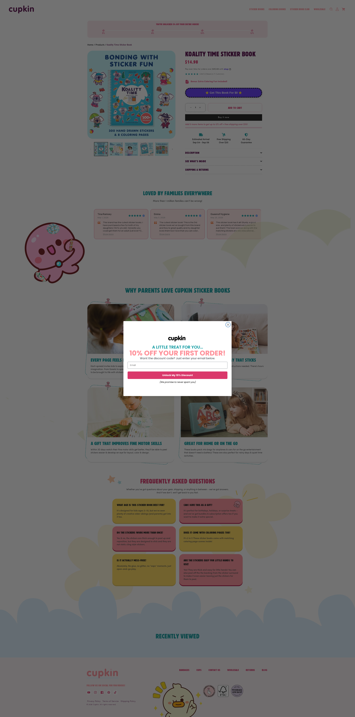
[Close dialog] (228, 324)
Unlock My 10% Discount (177, 375)
